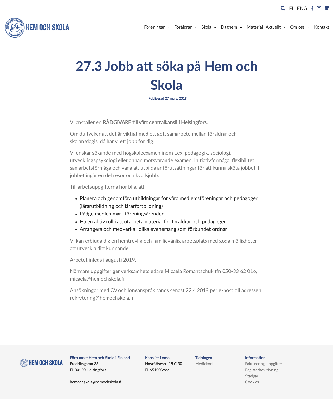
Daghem (229, 27)
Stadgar (251, 376)
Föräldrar (183, 27)
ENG (302, 8)
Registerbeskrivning (261, 370)
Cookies (252, 382)
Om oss (297, 27)
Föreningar (154, 27)
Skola (206, 27)
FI (291, 8)
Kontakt (321, 27)
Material (255, 27)
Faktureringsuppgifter (263, 364)
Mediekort (204, 364)
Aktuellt (273, 27)
